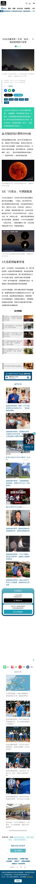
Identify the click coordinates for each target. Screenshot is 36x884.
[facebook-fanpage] (17, 867)
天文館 (6, 102)
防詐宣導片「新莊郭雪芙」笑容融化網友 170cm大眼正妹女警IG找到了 (13, 334)
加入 (8, 667)
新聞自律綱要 (26, 861)
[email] (25, 867)
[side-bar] (34, 3)
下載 (31, 667)
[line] (12, 867)
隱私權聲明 (30, 877)
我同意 (18, 881)
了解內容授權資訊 (19, 839)
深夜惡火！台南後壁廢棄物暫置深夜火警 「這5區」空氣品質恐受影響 (13, 318)
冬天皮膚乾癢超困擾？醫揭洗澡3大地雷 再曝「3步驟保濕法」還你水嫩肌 (13, 342)
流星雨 (21, 99)
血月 (16, 99)
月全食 (11, 99)
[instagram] (21, 867)
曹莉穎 (11, 86)
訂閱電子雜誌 (24, 859)
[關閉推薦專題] (34, 433)
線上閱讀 (18, 850)
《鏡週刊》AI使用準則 (18, 864)
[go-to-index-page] (16, 46)
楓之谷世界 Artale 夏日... (15, 507)
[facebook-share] (5, 90)
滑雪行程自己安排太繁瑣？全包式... (18, 458)
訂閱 (23, 667)
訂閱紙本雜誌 (3, 3)
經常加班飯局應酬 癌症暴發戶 (12, 366)
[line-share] (9, 90)
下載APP (16, 861)
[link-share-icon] (13, 90)
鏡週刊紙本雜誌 (19, 837)
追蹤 (16, 667)
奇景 (26, 99)
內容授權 (9, 861)
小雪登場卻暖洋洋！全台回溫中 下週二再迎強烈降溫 (13, 326)
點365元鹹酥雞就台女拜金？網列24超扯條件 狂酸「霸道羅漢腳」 (13, 350)
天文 (6, 99)
